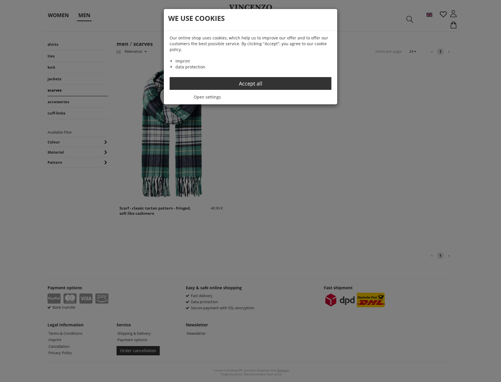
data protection (190, 67)
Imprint (182, 61)
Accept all (250, 83)
